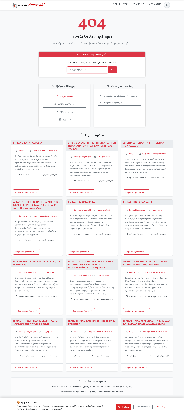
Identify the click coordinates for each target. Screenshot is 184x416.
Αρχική (116, 3)
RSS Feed (66, 120)
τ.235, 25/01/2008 (49, 332)
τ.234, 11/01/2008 (104, 210)
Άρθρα (126, 3)
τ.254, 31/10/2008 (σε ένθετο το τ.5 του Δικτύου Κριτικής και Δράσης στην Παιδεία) (101, 332)
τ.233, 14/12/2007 (49, 272)
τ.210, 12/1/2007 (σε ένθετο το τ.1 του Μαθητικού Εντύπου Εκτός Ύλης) (156, 272)
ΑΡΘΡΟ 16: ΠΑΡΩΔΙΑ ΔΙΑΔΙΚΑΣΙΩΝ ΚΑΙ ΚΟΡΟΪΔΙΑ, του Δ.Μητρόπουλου (145, 263)
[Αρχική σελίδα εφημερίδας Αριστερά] (29, 5)
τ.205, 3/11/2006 (158, 210)
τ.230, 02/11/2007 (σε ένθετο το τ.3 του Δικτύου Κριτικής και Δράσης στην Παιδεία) (46, 151)
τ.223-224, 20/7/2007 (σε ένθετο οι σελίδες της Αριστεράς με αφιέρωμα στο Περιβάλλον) (155, 154)
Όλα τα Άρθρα (66, 112)
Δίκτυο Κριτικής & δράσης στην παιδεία (120, 96)
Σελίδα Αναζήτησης (66, 104)
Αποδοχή (125, 407)
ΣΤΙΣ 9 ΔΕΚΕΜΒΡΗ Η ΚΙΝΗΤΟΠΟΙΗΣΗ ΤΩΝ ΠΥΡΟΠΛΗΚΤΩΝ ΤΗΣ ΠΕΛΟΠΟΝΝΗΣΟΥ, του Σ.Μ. (92, 145)
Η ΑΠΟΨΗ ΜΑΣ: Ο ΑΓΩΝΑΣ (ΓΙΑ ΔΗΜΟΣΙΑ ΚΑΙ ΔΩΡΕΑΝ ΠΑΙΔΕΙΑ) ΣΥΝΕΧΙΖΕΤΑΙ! (146, 322)
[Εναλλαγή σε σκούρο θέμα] (167, 5)
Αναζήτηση (156, 4)
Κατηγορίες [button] (137, 3)
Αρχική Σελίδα (66, 96)
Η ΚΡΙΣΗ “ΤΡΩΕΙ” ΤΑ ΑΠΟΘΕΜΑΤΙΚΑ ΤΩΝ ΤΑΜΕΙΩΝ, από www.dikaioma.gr (36, 322)
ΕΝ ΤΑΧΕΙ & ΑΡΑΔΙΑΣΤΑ (81, 202)
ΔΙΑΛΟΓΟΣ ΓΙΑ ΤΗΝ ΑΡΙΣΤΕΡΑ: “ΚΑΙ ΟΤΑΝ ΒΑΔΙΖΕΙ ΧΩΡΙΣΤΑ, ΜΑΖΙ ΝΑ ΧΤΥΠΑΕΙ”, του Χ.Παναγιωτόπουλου (36, 205)
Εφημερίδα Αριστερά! (113, 103)
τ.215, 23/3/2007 (104, 275)
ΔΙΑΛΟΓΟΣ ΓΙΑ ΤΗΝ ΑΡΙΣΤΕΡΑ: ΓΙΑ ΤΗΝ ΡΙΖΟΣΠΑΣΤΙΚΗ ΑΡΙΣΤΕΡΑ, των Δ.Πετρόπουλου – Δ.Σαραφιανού (90, 264)
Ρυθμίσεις (161, 406)
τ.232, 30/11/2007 (104, 157)
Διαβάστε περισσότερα (24, 192)
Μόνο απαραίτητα (143, 407)
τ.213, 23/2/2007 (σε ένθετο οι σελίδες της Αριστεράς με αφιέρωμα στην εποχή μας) (156, 332)
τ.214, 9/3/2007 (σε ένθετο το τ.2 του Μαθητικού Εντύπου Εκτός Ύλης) (46, 216)
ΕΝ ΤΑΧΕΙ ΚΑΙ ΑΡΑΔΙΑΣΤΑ (27, 142)
